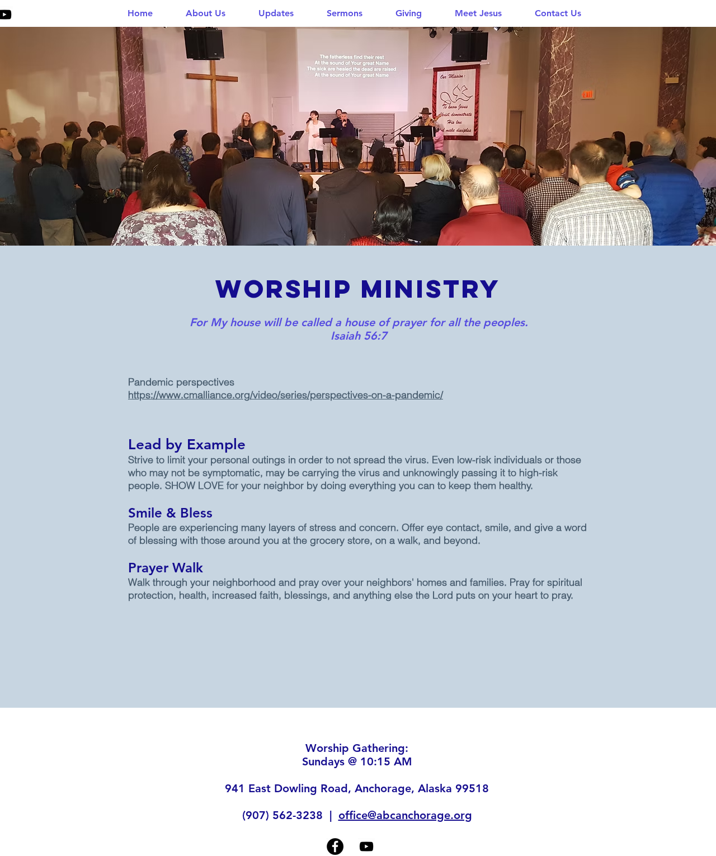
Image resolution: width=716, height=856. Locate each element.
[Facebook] (335, 846)
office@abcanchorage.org (405, 815)
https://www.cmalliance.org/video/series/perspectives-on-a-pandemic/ (285, 394)
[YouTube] (366, 846)
